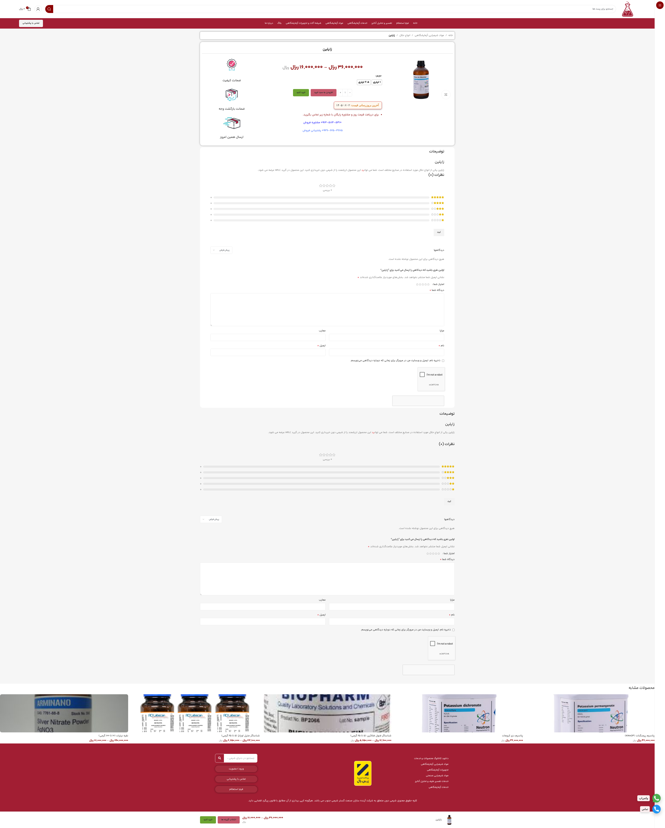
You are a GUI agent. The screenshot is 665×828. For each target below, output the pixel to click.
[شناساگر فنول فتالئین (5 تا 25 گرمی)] (327, 713)
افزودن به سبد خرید (323, 92)
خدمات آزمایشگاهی (439, 787)
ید (362, 170)
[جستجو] (219, 758)
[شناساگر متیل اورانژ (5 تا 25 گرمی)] (196, 713)
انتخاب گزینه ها (228, 819)
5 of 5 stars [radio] (417, 284)
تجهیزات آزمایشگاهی (438, 770)
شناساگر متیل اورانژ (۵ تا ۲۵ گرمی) (240, 736)
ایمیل (321, 346)
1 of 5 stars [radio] (428, 284)
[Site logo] (627, 9)
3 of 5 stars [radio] (422, 284)
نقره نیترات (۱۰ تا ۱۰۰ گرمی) (113, 736)
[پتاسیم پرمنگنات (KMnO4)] (590, 713)
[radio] (377, 82)
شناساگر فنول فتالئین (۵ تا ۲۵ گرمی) (370, 736)
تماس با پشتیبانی (31, 23)
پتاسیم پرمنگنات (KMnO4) (640, 736)
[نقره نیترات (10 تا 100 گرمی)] (64, 713)
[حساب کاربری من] (38, 9)
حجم (379, 76)
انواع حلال (404, 35)
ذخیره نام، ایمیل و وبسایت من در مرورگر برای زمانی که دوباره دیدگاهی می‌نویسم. (395, 361)
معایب (322, 331)
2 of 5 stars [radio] (425, 284)
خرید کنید (300, 92)
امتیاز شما (438, 284)
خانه (450, 35)
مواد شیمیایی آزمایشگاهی (429, 35)
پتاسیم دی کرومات (512, 736)
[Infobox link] (231, 70)
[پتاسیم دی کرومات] (459, 713)
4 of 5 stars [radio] (420, 284)
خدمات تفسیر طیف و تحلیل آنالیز (432, 781)
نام (441, 346)
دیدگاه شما (436, 290)
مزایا (442, 331)
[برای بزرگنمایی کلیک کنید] (446, 94)
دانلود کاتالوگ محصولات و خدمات (431, 758)
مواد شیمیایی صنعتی (437, 776)
